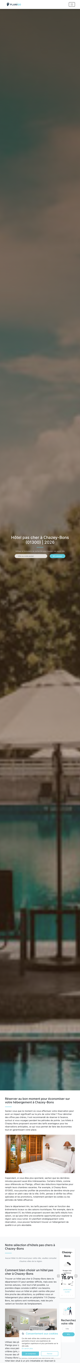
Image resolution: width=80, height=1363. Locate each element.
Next (76, 1276)
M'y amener (57, 556)
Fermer (49, 1354)
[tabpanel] (67, 1276)
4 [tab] (68, 1295)
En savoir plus (27, 1348)
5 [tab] (70, 1295)
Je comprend (30, 1354)
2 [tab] (64, 1295)
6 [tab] (72, 1295)
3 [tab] (66, 1295)
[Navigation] (72, 4)
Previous (58, 1276)
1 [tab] (62, 1295)
